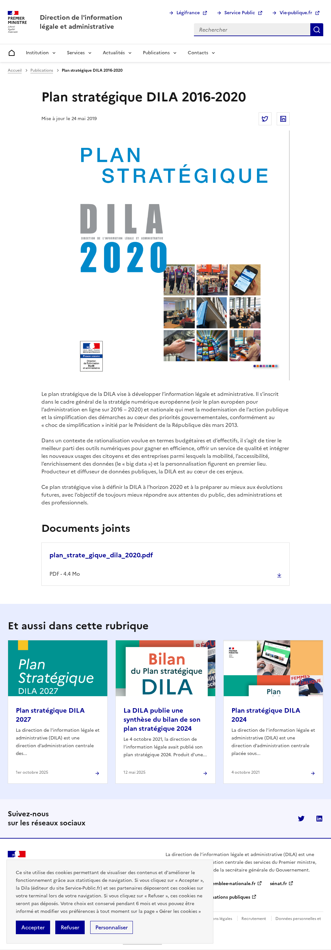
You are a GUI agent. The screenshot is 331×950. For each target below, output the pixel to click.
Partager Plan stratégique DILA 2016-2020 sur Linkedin (283, 118)
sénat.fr (278, 883)
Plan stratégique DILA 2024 (265, 715)
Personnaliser (111, 927)
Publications (156, 52)
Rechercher (316, 29)
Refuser (70, 927)
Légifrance (188, 12)
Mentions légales (216, 919)
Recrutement (253, 919)
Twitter (301, 818)
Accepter (33, 927)
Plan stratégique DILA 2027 (50, 715)
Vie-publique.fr (296, 12)
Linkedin (319, 818)
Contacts (198, 52)
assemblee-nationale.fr (231, 883)
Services (76, 52)
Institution (37, 52)
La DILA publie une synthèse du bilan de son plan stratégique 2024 (161, 719)
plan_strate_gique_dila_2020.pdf (101, 555)
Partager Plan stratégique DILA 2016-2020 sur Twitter (265, 118)
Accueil (15, 70)
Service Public (239, 12)
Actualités (114, 52)
